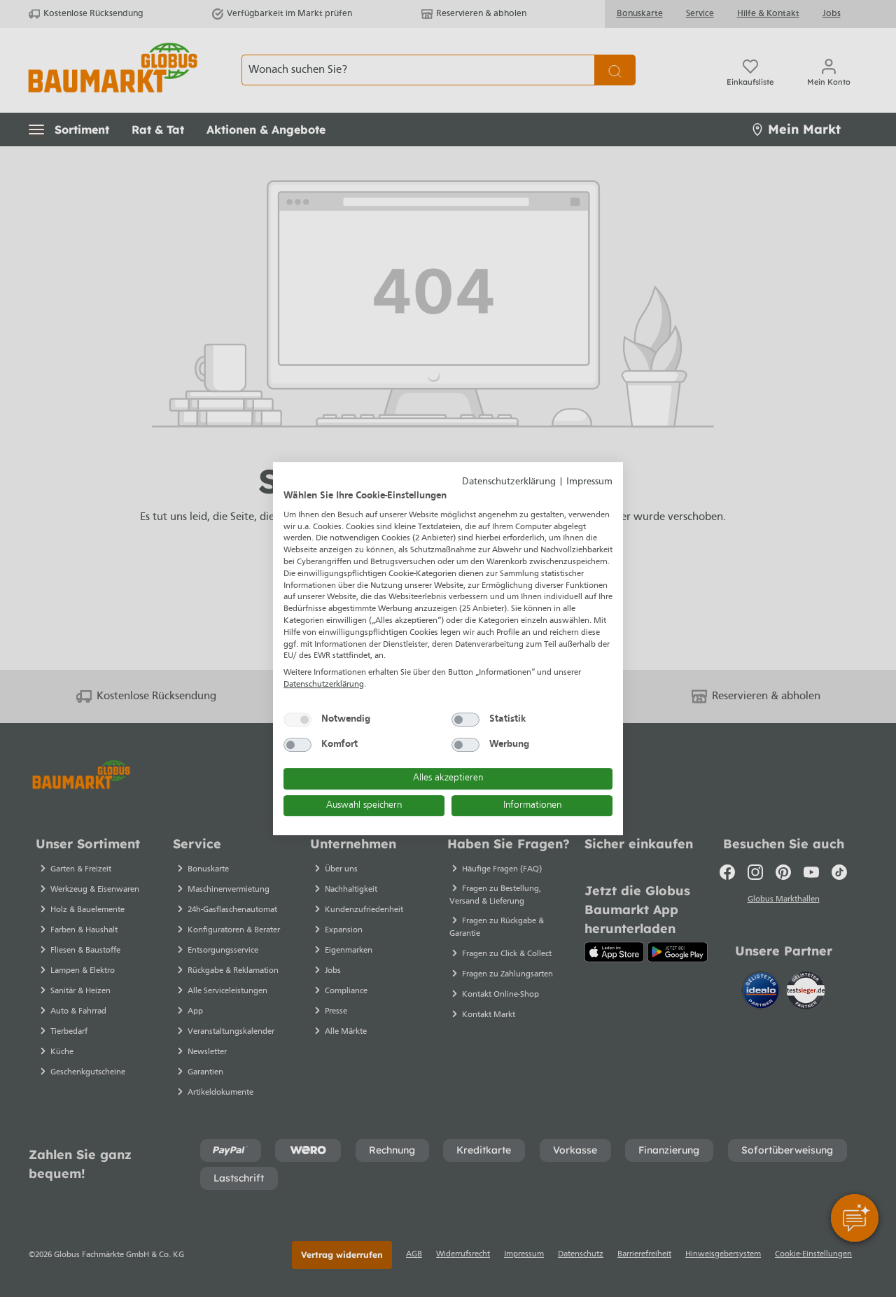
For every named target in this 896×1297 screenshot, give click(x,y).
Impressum (589, 481)
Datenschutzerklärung (509, 481)
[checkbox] (298, 720)
